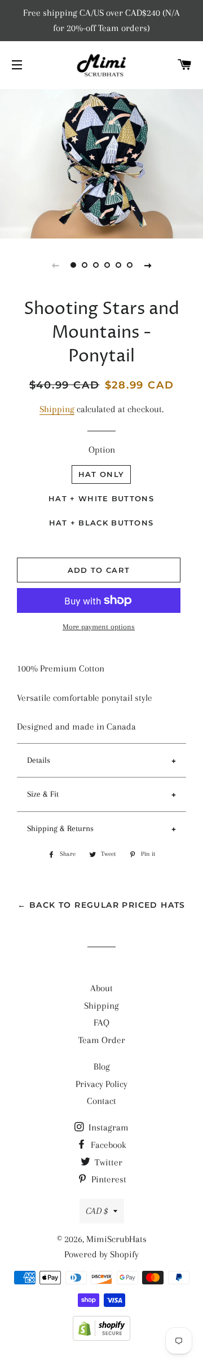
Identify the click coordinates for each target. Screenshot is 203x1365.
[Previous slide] (55, 265)
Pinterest (107, 1179)
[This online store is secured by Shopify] (101, 1337)
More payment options (99, 626)
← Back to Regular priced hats (101, 905)
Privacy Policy (101, 1084)
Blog (102, 1066)
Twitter (107, 1162)
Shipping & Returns (60, 828)
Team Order (101, 1040)
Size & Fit (43, 793)
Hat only (101, 474)
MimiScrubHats (116, 1239)
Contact (101, 1100)
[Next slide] (147, 265)
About (101, 988)
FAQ (101, 1022)
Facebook (107, 1144)
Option (102, 449)
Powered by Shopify (101, 1254)
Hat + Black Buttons (101, 522)
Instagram (107, 1127)
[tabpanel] (101, 162)
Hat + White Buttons (101, 498)
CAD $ (97, 1210)
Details (38, 760)
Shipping (56, 409)
